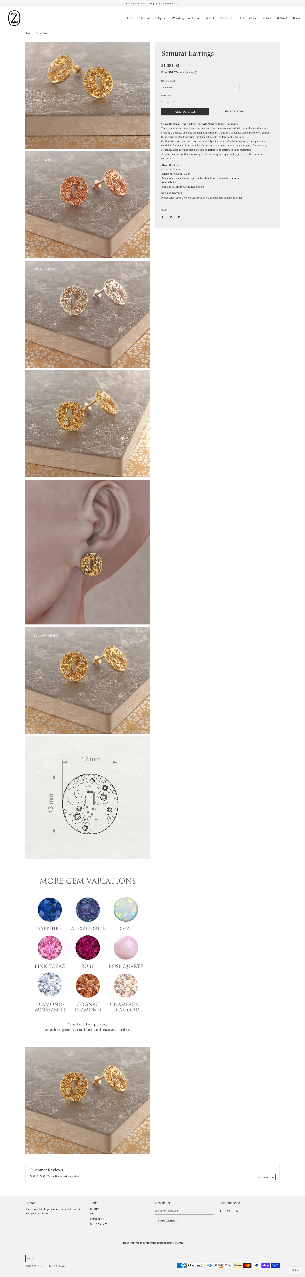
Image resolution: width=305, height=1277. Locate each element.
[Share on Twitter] (170, 216)
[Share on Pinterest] (179, 216)
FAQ (241, 18)
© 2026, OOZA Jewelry (34, 1266)
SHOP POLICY (98, 1224)
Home (130, 18)
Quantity (165, 96)
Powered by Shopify (57, 1266)
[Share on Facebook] (162, 216)
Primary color (168, 81)
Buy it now (234, 111)
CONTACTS (97, 1219)
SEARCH (95, 1209)
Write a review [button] (266, 1177)
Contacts (226, 18)
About (210, 18)
